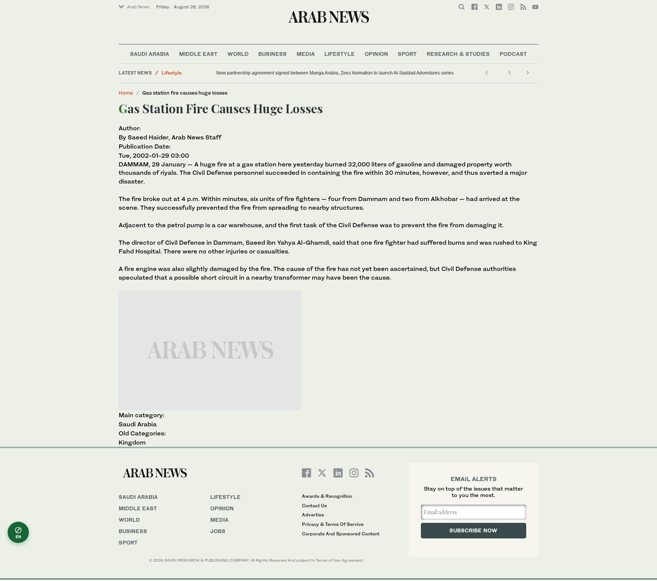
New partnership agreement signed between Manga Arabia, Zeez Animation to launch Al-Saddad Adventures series (335, 73)
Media (306, 54)
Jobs (217, 531)
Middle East (198, 54)
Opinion (376, 54)
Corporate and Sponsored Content (340, 534)
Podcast (513, 54)
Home (126, 93)
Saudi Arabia (149, 54)
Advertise (313, 515)
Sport (407, 54)
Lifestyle (339, 54)
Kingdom (132, 442)
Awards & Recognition (327, 496)
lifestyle (225, 497)
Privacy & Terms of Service (332, 524)
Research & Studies (458, 54)
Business (272, 54)
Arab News (138, 6)
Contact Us (314, 505)
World (238, 54)
